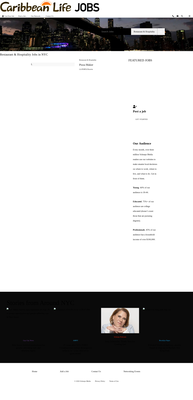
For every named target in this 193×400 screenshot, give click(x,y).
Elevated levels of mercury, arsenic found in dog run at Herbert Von (164, 348)
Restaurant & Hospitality (87, 60)
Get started (141, 119)
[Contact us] (173, 16)
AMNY (75, 340)
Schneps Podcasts (120, 337)
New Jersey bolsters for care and (28, 348)
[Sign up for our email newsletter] (178, 16)
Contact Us (49, 16)
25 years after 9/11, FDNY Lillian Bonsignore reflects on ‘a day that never (75, 349)
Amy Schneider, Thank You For (120, 343)
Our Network (35, 16)
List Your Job (9, 16)
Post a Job (57, 39)
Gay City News (28, 340)
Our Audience (142, 143)
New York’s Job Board (57, 30)
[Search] (182, 16)
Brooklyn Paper (164, 340)
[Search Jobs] (161, 31)
